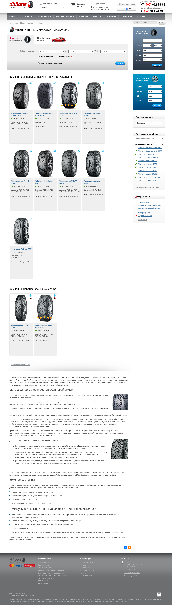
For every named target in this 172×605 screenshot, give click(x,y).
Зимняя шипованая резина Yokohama (32, 288)
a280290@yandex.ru (132, 573)
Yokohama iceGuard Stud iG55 (149, 177)
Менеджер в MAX (130, 576)
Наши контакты (86, 576)
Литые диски (43, 581)
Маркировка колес (145, 216)
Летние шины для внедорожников (51, 570)
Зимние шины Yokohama (144, 144)
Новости (83, 565)
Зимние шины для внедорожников (51, 573)
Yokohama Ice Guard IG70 (147, 164)
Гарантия (83, 16)
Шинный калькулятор (46, 578)
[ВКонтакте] (125, 547)
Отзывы (141, 16)
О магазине (126, 16)
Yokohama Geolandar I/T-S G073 (150, 151)
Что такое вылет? (144, 202)
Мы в (123, 9)
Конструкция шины (145, 213)
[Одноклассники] (129, 547)
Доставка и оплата (87, 570)
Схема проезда (130, 566)
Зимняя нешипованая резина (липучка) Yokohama (40, 76)
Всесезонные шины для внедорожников (53, 576)
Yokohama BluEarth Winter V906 (150, 148)
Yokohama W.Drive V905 (147, 181)
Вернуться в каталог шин (20, 365)
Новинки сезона (86, 568)
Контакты (111, 16)
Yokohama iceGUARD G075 (148, 167)
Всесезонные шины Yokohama (147, 187)
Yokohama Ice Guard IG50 (147, 154)
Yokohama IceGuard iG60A (147, 171)
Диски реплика (43, 583)
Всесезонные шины (45, 568)
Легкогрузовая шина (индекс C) (53, 63)
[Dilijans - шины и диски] (22, 8)
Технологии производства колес (150, 205)
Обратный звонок (128, 4)
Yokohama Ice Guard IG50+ (148, 158)
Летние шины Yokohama (144, 139)
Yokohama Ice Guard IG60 (147, 161)
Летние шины (43, 565)
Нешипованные (46, 57)
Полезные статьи (86, 563)
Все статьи (142, 220)
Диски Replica (44, 16)
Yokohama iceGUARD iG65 (148, 174)
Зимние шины (43, 563)
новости (97, 16)
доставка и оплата (65, 16)
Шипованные (64, 57)
